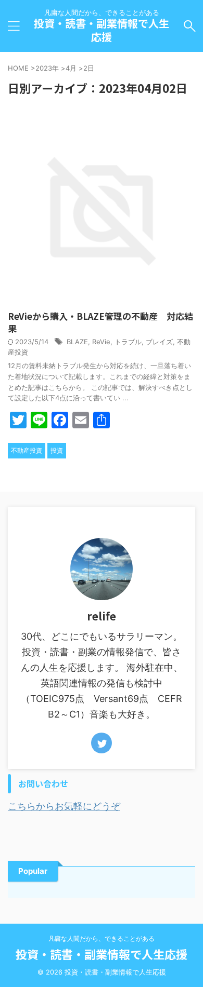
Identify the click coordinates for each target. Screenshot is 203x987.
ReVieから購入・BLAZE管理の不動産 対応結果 (100, 322)
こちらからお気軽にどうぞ (64, 806)
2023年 (47, 68)
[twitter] (101, 743)
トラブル (128, 341)
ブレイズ (159, 341)
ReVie (101, 341)
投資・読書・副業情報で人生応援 (101, 30)
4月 (71, 68)
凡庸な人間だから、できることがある (101, 938)
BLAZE (77, 341)
